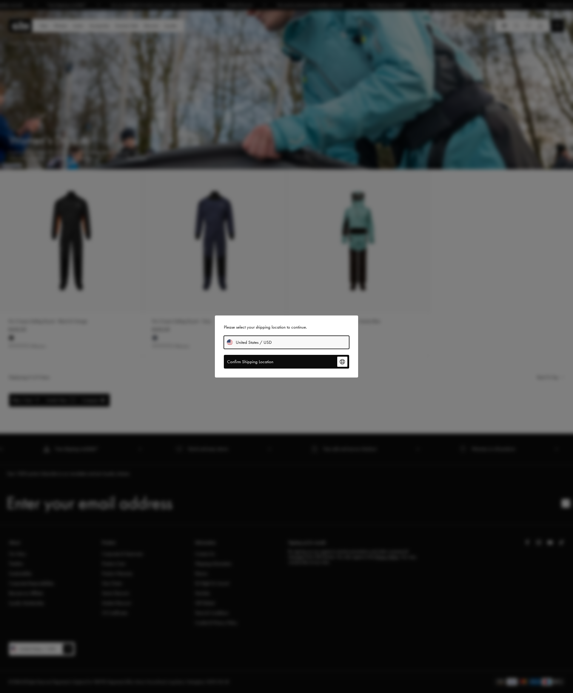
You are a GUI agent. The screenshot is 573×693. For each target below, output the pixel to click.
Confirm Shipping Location (250, 361)
